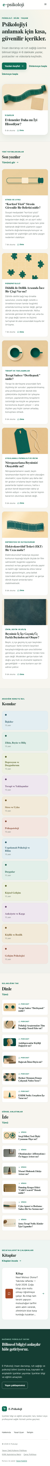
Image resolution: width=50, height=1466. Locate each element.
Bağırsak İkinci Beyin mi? (30, 1062)
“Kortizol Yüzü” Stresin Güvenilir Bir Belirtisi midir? (23, 206)
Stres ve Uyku (13, 200)
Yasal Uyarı (19, 1432)
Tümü (5, 994)
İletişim (30, 1432)
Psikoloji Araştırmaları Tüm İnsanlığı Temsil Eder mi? (31, 1027)
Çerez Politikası (30, 1454)
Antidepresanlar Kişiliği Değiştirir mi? (29, 1044)
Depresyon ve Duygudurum (20, 542)
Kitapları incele (10, 1260)
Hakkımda (6, 1432)
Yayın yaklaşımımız (15, 1385)
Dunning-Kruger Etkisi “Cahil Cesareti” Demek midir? (29, 1190)
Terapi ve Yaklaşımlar (17, 371)
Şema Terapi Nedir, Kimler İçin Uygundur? (30, 1225)
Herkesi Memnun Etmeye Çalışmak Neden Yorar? (30, 1079)
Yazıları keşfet (12, 66)
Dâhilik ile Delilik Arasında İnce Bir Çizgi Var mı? (24, 289)
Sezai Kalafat (21, 1461)
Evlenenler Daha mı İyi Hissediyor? (21, 121)
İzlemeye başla (10, 74)
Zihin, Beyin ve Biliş (15, 629)
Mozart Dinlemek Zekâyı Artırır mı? (29, 1172)
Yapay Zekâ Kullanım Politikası (14, 1450)
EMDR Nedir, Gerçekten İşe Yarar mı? (31, 1097)
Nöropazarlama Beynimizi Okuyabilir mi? (21, 464)
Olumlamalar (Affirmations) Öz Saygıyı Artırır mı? (31, 1155)
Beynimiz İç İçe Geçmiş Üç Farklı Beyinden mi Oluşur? (22, 635)
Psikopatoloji (12, 283)
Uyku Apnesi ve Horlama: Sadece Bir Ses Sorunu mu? (30, 1207)
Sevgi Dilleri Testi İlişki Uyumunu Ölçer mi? (29, 1137)
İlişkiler (9, 115)
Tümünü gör (8, 162)
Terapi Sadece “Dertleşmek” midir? (22, 377)
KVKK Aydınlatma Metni (11, 1454)
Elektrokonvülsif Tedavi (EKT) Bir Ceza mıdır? (23, 548)
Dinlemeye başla (38, 66)
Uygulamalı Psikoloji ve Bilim (21, 458)
